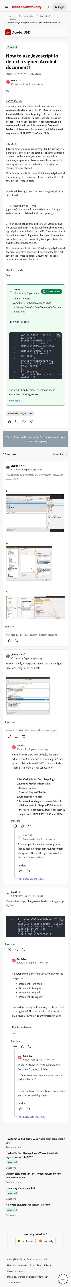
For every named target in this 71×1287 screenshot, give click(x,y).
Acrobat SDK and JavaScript (20, 413)
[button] (6, 7)
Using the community (17, 1265)
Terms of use (35, 1265)
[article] (35, 553)
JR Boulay (16, 465)
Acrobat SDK (45, 16)
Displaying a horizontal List (20, 1187)
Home (10, 16)
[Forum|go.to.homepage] (27, 7)
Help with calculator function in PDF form (28, 1204)
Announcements (14, 1147)
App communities (26, 16)
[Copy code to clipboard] (58, 335)
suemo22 (16, 80)
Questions (12, 19)
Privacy (47, 1265)
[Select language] (47, 7)
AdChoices (15, 1282)
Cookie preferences (16, 1271)
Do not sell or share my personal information (27, 1276)
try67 (17, 289)
